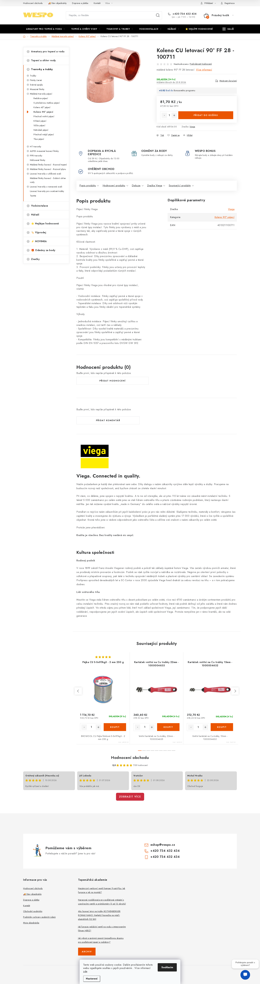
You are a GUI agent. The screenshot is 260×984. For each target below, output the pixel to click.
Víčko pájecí (39, 125)
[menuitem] (45, 28)
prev (78, 691)
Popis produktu (87, 185)
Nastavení (92, 978)
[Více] (228, 28)
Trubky (33, 75)
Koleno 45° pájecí (42, 107)
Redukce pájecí (41, 98)
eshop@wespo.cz (162, 845)
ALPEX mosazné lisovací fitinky (44, 151)
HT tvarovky (35, 146)
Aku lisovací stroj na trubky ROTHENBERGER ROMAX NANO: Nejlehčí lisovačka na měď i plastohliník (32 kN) (99, 915)
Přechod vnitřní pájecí (44, 116)
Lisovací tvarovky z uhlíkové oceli (45, 173)
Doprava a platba (80, 3)
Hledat (158, 15)
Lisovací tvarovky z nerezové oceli (46, 186)
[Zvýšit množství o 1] (174, 115)
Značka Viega (154, 185)
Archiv (87, 951)
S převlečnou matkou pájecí (47, 102)
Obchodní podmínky (32, 911)
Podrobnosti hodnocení (201, 63)
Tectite (33, 195)
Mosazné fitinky (37, 89)
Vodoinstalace (39, 205)
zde (85, 971)
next (235, 691)
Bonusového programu (184, 90)
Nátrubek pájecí (41, 129)
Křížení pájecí (40, 120)
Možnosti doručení (228, 80)
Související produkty (180, 185)
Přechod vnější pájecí (44, 134)
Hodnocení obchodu (33, 3)
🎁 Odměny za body (43, 250)
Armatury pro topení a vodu (47, 51)
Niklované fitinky (37, 160)
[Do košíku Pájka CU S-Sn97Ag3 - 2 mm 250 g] (115, 727)
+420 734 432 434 (184, 13)
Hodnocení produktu (114, 185)
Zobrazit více (130, 796)
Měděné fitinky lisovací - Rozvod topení (48, 164)
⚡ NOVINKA (39, 241)
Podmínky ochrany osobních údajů (39, 917)
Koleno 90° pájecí (43, 111)
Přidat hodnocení (112, 380)
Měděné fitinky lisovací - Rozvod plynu (48, 169)
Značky (35, 259)
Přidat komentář (108, 420)
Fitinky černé (36, 80)
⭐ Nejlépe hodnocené (45, 223)
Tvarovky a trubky (42, 69)
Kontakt (97, 3)
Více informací (204, 69)
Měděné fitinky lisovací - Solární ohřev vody (48, 180)
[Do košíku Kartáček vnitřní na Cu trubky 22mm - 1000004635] (168, 727)
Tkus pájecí (39, 139)
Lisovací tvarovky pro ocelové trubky (47, 191)
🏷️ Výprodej (38, 232)
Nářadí (35, 214)
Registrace (229, 3)
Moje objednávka (31, 922)
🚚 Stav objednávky (57, 3)
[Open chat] (245, 977)
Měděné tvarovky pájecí (41, 93)
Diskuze (136, 185)
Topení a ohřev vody (43, 60)
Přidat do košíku (206, 115)
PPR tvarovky (36, 155)
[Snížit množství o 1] (164, 115)
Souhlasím (167, 967)
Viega (192, 126)
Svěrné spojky (36, 84)
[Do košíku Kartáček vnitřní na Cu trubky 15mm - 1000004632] (222, 727)
